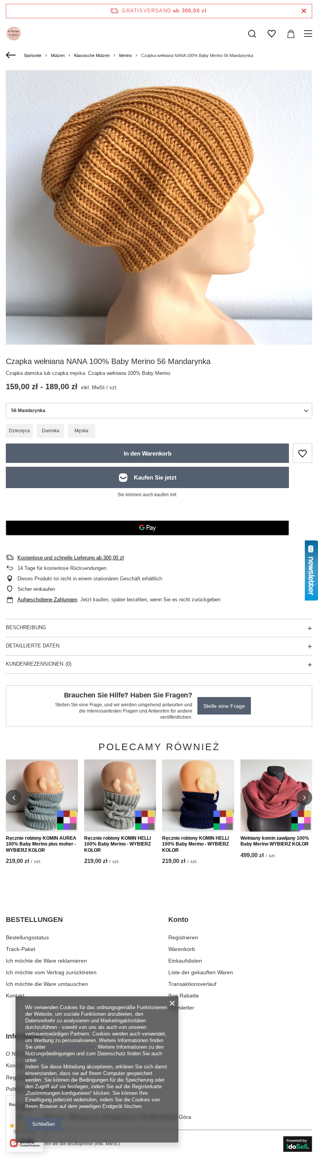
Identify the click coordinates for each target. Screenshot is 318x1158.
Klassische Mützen (92, 55)
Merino (125, 55)
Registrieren (183, 937)
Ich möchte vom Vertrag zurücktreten (51, 972)
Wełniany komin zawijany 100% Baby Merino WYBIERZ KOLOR (274, 841)
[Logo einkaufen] (13, 33)
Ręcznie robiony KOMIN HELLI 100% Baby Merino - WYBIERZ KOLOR (117, 844)
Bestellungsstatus (27, 937)
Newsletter (181, 1007)
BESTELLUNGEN (34, 919)
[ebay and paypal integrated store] (297, 1144)
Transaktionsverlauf (192, 984)
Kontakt (15, 995)
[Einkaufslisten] (271, 33)
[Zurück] (12, 55)
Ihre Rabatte (183, 995)
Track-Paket (20, 949)
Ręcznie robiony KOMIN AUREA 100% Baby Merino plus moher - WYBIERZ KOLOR (41, 844)
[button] (13, 797)
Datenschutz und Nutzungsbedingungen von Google (96, 1060)
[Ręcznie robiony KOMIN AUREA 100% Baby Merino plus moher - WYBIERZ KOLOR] (42, 795)
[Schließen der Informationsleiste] (304, 11)
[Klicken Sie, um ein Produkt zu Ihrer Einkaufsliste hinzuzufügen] (302, 453)
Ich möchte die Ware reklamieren (46, 961)
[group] (159, 223)
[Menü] (309, 33)
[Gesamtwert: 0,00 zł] (291, 33)
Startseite (32, 55)
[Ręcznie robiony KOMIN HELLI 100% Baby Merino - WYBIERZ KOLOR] (120, 795)
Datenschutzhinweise (71, 1047)
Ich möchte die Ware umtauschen (47, 984)
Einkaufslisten (185, 961)
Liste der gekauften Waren (200, 972)
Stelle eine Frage (224, 706)
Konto (178, 919)
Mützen (58, 55)
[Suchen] (252, 33)
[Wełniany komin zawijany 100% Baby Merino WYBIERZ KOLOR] (276, 795)
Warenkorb (181, 949)
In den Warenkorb (147, 453)
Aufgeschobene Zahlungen (47, 599)
